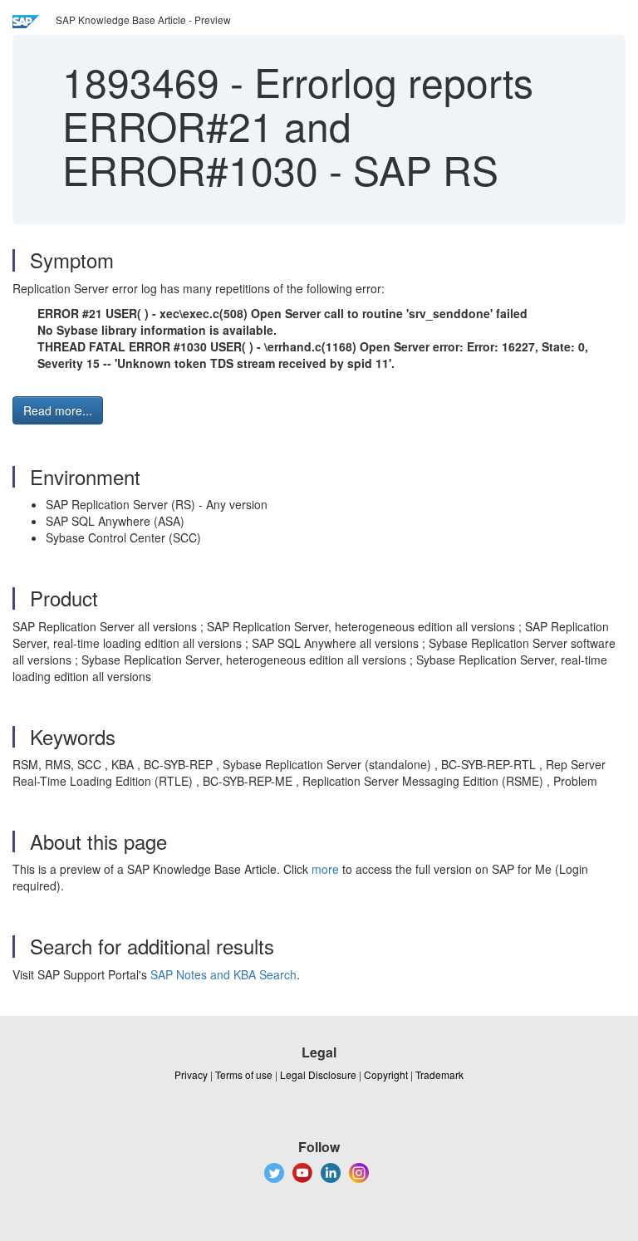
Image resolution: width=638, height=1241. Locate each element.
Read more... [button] (57, 410)
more (325, 869)
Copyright (386, 1074)
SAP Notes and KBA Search (223, 974)
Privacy (191, 1074)
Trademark (439, 1074)
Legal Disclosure (318, 1074)
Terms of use (243, 1074)
